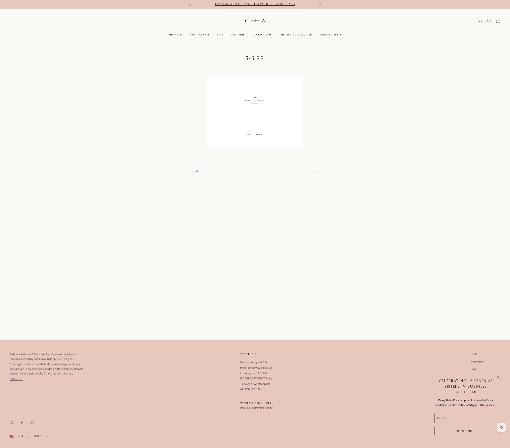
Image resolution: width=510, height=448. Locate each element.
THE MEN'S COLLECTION (296, 34)
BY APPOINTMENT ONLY (256, 378)
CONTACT (477, 362)
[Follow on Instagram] (12, 422)
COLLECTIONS (262, 34)
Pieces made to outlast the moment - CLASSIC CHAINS (255, 4)
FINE (220, 34)
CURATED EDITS (330, 34)
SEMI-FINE (238, 34)
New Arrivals (199, 34)
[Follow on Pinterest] (22, 422)
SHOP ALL (175, 34)
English (38, 436)
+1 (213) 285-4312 (251, 389)
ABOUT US (16, 379)
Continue (466, 431)
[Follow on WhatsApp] (32, 422)
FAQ (473, 369)
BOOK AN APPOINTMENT (257, 408)
